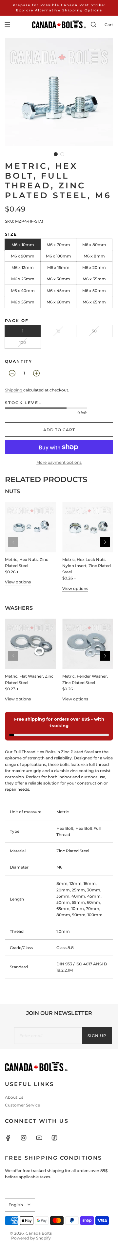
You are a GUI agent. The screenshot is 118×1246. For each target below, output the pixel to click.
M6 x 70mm (58, 244)
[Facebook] (12, 1138)
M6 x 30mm (58, 278)
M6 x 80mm (94, 244)
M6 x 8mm (94, 256)
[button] (56, 154)
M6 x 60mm (58, 302)
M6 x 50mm (94, 290)
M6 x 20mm (94, 267)
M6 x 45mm (58, 290)
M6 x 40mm (23, 290)
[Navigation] (7, 24)
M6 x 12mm (22, 267)
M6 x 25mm (22, 278)
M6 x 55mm (22, 302)
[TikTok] (58, 1138)
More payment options (59, 462)
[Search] (93, 24)
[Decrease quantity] (12, 373)
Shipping (14, 390)
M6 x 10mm (22, 244)
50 (94, 331)
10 (58, 331)
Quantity (18, 361)
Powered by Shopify (31, 1238)
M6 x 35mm (94, 278)
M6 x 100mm (58, 256)
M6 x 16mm (58, 267)
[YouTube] (43, 1138)
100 (22, 342)
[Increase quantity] (36, 373)
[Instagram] (27, 1138)
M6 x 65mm (94, 302)
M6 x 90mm (22, 256)
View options (18, 581)
